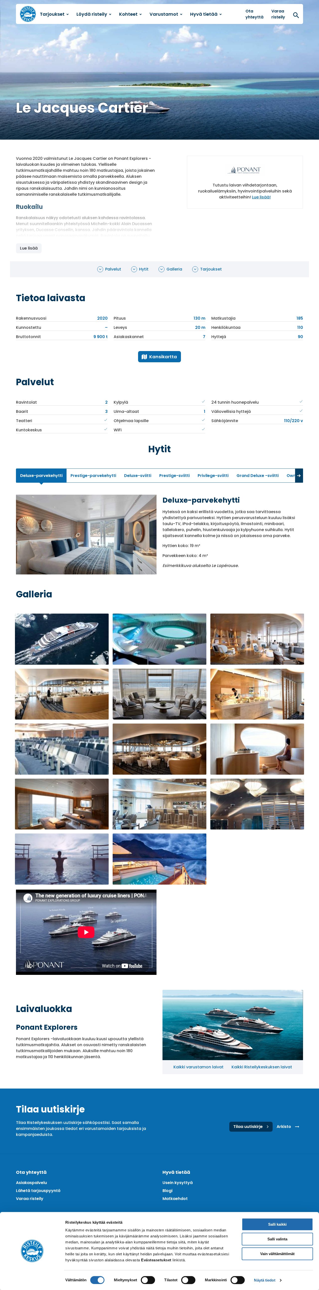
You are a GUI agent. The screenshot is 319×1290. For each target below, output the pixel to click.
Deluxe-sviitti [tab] (137, 475)
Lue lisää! (261, 197)
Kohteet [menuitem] (128, 14)
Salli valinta (277, 1239)
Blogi (167, 1191)
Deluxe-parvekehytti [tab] (41, 475)
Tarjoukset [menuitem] (52, 14)
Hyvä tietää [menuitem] (204, 14)
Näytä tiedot (264, 1280)
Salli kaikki (277, 1224)
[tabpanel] (159, 534)
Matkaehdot (175, 1198)
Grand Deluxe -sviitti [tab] (258, 475)
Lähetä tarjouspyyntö (38, 1191)
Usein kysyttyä (177, 1183)
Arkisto (284, 1126)
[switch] (148, 1280)
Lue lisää (29, 248)
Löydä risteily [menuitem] (92, 14)
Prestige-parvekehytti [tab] (93, 475)
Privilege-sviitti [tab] (213, 475)
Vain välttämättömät (277, 1254)
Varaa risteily (278, 14)
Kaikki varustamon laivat (198, 1067)
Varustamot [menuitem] (164, 14)
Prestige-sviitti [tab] (174, 475)
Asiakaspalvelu (31, 1183)
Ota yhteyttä (254, 14)
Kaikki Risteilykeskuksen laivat (262, 1067)
